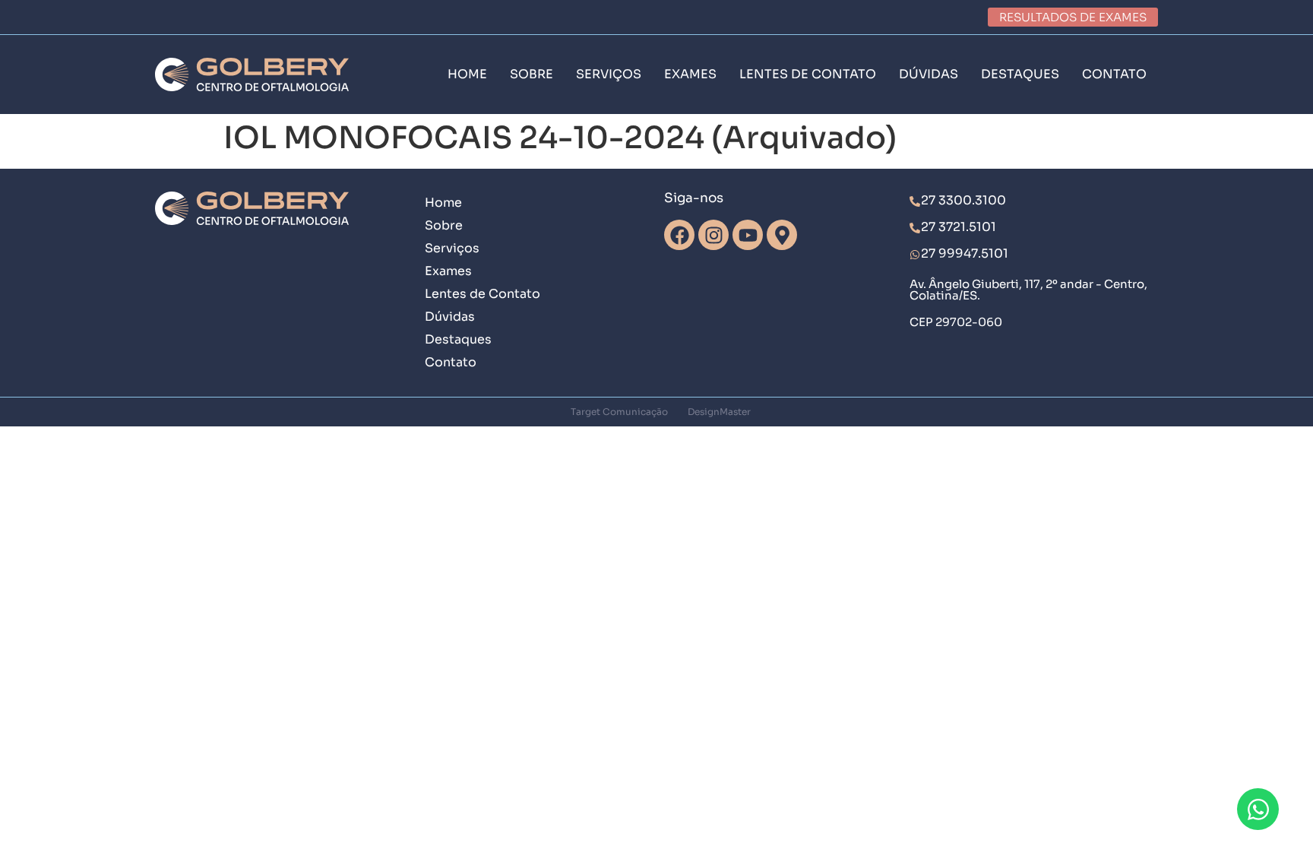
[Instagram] (713, 235)
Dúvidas (450, 317)
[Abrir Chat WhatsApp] (1258, 809)
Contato (450, 362)
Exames (448, 271)
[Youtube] (747, 235)
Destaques (458, 339)
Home (443, 203)
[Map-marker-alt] (782, 235)
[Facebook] (679, 235)
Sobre (444, 225)
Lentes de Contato (482, 294)
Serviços (452, 248)
